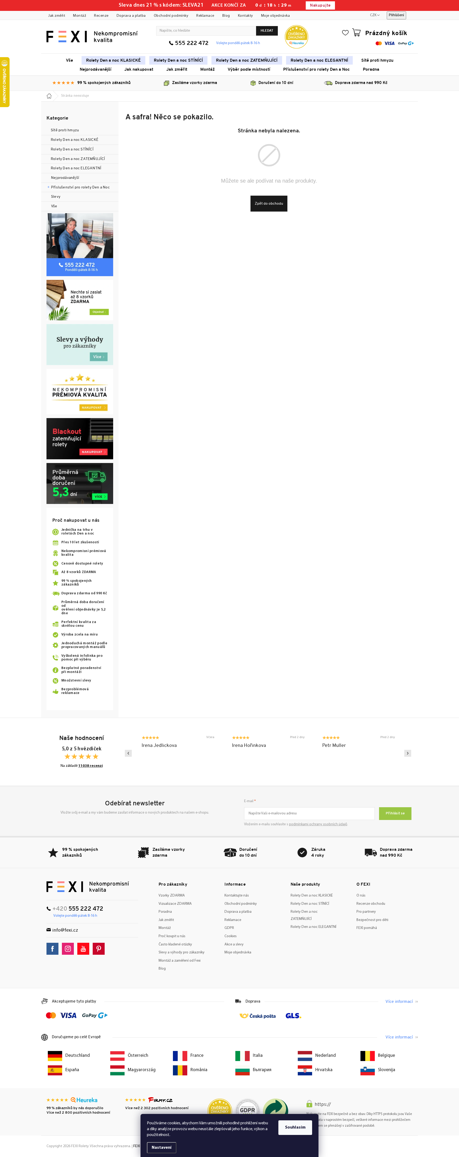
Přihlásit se (395, 813)
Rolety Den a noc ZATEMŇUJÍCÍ (78, 159)
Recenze (101, 16)
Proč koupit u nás (172, 936)
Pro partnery (366, 912)
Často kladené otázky (175, 944)
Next (407, 753)
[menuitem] (69, 60)
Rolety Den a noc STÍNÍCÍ (72, 150)
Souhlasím (295, 1127)
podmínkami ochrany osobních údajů (318, 824)
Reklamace (205, 16)
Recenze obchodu (370, 904)
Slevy (55, 197)
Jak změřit (56, 16)
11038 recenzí (90, 766)
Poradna (165, 912)
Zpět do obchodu (269, 204)
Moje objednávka (275, 16)
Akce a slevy (234, 944)
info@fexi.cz (65, 930)
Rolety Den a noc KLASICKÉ (74, 140)
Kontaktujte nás (236, 896)
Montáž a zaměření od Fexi (180, 961)
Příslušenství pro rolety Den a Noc (80, 188)
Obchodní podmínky (171, 16)
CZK (373, 15)
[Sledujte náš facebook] (53, 949)
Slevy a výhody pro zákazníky (182, 952)
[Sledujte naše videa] (84, 949)
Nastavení (162, 1148)
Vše (54, 206)
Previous (128, 753)
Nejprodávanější (65, 178)
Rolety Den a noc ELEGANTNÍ (76, 168)
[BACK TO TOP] (451, 1035)
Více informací (399, 1002)
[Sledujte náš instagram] (69, 949)
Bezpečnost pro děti (372, 920)
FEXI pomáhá (366, 928)
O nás (361, 896)
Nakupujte (320, 6)
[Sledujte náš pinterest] (100, 949)
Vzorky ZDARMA (172, 896)
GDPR (229, 928)
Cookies (230, 936)
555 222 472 (192, 43)
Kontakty (245, 16)
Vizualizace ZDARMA (175, 904)
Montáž (79, 16)
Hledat (267, 30)
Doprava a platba (131, 16)
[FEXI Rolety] (87, 886)
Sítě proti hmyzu (65, 130)
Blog (226, 16)
